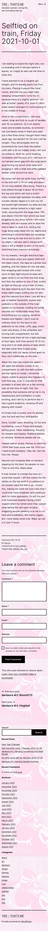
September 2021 (9, 843)
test (3, 899)
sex (21, 549)
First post (17, 772)
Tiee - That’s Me (13, 4)
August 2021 (7, 847)
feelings (5, 876)
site (3, 895)
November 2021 (9, 835)
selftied (23, 546)
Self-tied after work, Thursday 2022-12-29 (22, 748)
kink (10, 549)
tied (25, 549)
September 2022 (10, 798)
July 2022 (6, 805)
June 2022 (7, 809)
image (4, 880)
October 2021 (8, 839)
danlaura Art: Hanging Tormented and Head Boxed (22, 752)
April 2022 (6, 817)
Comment (7, 579)
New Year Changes (11, 744)
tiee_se (7, 543)
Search (5, 727)
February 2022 (9, 824)
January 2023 (8, 783)
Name (5, 606)
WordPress (26, 921)
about (4, 858)
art (3, 861)
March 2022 (7, 820)
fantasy (5, 872)
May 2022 (6, 813)
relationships (8, 888)
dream (5, 869)
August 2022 (8, 802)
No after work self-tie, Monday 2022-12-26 (22, 758)
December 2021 (9, 832)
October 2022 (8, 794)
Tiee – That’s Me (13, 915)
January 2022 (8, 828)
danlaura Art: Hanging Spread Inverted (20, 761)
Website (6, 634)
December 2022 (9, 786)
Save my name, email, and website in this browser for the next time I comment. (22, 649)
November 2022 (9, 790)
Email (5, 620)
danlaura (6, 865)
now (17, 546)
